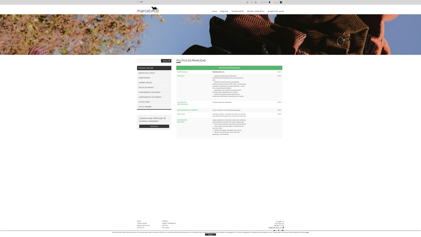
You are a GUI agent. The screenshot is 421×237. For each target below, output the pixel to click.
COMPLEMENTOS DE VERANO (149, 92)
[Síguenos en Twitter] (275, 231)
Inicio (139, 221)
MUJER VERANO (144, 78)
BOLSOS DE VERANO (146, 87)
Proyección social (143, 225)
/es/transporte (224, 134)
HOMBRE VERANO (145, 83)
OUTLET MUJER (144, 102)
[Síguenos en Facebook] (279, 231)
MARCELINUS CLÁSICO (147, 73)
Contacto (140, 228)
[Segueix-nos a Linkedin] (283, 231)
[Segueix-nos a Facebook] (252, 3)
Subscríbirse (154, 126)
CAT (138, 2)
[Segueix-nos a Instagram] (256, 3)
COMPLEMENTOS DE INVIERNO (150, 97)
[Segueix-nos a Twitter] (248, 3)
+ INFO (279, 72)
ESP (141, 2)
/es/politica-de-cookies (234, 130)
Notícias (165, 225)
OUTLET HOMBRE (145, 107)
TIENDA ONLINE (142, 223)
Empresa (165, 221)
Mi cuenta (264, 2)
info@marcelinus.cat (275, 228)
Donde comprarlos (169, 223)
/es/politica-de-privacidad (237, 124)
